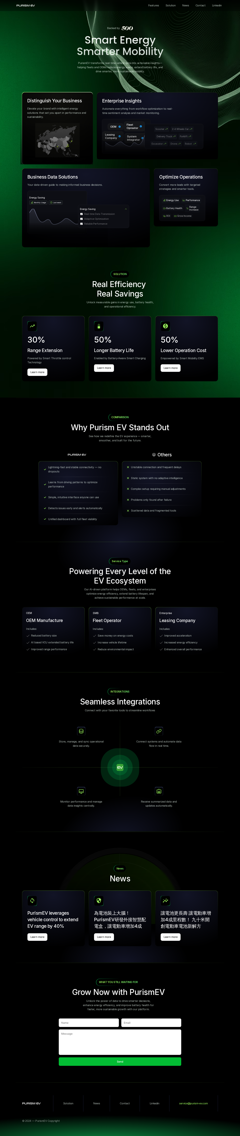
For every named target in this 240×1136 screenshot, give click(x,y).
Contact (125, 1103)
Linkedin (154, 1103)
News (96, 1103)
